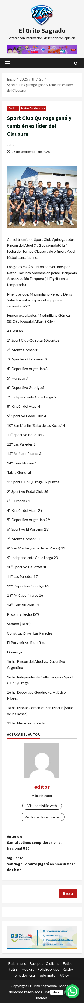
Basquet (36, 963)
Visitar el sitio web (42, 805)
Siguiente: (41, 863)
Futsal (13, 969)
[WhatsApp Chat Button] (72, 991)
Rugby (68, 969)
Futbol (12, 108)
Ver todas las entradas (42, 817)
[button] (7, 63)
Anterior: (34, 842)
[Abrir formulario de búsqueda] (76, 63)
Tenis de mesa (24, 975)
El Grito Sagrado (42, 30)
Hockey (27, 969)
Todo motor (47, 975)
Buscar (68, 893)
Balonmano (17, 963)
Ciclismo (53, 963)
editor (11, 145)
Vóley (64, 975)
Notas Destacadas (33, 108)
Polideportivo (48, 969)
